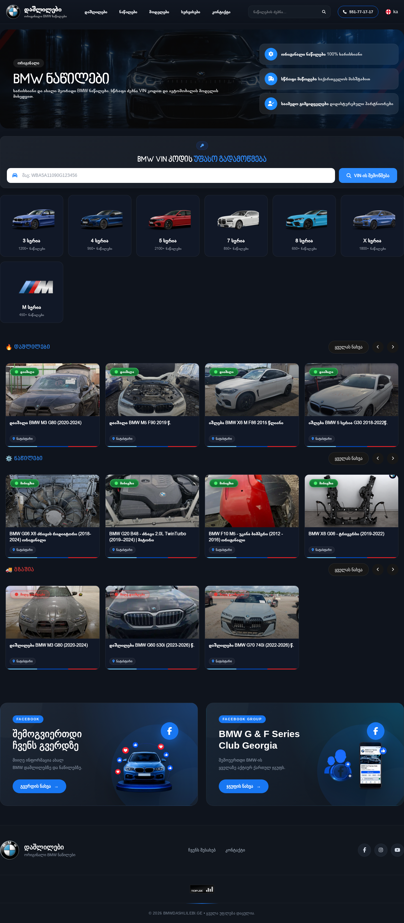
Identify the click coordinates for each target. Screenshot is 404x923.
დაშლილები (96, 11)
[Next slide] (393, 347)
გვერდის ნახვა (35, 786)
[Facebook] (364, 850)
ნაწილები (128, 11)
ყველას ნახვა (349, 347)
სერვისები (190, 11)
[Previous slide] (378, 347)
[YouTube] (397, 850)
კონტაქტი (221, 11)
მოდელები (159, 11)
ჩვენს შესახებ (202, 850)
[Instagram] (381, 850)
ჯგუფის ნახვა (239, 786)
